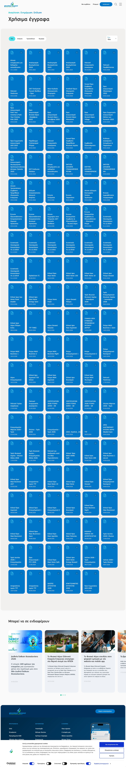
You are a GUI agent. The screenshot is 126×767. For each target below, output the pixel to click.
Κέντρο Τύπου (66, 739)
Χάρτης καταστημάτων (105, 711)
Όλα (12, 38)
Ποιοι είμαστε (66, 728)
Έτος (109, 37)
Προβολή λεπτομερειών (101, 763)
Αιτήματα (19, 38)
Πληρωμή (95, 4)
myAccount (106, 4)
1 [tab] (61, 695)
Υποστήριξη (39, 728)
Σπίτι (10, 728)
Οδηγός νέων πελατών (16, 739)
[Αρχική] (11, 4)
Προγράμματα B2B (15, 736)
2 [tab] (63, 695)
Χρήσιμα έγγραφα (41, 736)
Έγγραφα (41, 38)
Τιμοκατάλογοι (31, 38)
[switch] (48, 763)
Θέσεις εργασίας (67, 736)
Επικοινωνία (39, 739)
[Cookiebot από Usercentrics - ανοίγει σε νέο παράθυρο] (11, 763)
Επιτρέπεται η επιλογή (112, 750)
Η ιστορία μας (66, 732)
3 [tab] (65, 695)
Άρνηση (111, 755)
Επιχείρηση (12, 732)
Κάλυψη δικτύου (40, 732)
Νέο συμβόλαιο (86, 4)
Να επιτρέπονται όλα (111, 744)
